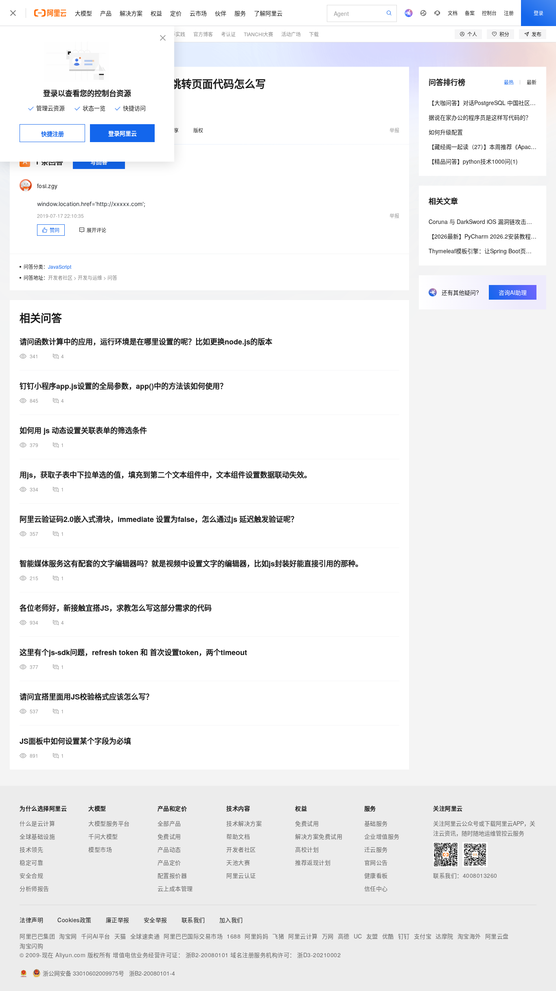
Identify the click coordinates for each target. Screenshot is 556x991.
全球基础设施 (37, 836)
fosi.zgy (47, 186)
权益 (156, 13)
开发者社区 (60, 277)
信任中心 (376, 888)
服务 (240, 13)
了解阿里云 (268, 13)
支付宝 (423, 936)
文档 (452, 12)
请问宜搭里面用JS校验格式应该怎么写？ (86, 696)
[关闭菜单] (13, 13)
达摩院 (444, 936)
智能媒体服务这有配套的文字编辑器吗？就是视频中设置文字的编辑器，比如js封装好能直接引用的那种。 (191, 563)
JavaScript (59, 266)
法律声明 (31, 920)
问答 (112, 277)
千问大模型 (103, 836)
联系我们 (193, 920)
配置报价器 (172, 875)
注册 (509, 12)
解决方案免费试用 (318, 836)
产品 (106, 13)
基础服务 (376, 823)
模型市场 (100, 849)
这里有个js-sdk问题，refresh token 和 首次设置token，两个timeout (133, 652)
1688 (234, 936)
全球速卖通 (145, 936)
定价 (176, 13)
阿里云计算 (303, 936)
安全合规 (31, 875)
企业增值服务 (382, 836)
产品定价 (169, 862)
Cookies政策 (74, 920)
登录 (538, 12)
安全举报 (155, 920)
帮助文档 (238, 836)
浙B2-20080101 (207, 955)
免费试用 (169, 836)
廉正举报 (117, 920)
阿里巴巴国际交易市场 (193, 936)
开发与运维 (90, 277)
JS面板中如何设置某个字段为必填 (75, 741)
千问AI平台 (95, 936)
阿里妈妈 (256, 936)
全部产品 (169, 823)
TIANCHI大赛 (258, 34)
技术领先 (31, 849)
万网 (328, 936)
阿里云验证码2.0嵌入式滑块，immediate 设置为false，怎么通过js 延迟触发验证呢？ (159, 519)
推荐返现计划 (313, 862)
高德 (344, 936)
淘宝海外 (469, 936)
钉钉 (404, 936)
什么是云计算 (37, 823)
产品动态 (169, 849)
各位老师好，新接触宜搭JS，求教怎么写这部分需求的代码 (116, 608)
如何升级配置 (446, 132)
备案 (470, 12)
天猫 (120, 936)
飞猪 (278, 936)
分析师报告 (34, 888)
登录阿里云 (122, 133)
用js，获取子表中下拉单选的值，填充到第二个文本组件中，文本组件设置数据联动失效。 (165, 474)
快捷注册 (52, 133)
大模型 (83, 13)
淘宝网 (68, 936)
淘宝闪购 (31, 946)
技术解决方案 (244, 823)
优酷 (388, 936)
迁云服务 (376, 849)
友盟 (372, 936)
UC (358, 936)
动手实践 (175, 34)
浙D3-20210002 (319, 955)
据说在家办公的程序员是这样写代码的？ (480, 117)
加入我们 (231, 920)
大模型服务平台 (109, 823)
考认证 (228, 34)
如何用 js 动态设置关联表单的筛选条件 (83, 430)
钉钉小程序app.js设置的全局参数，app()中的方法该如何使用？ (123, 386)
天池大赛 (238, 862)
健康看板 (376, 875)
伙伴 (220, 13)
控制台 (489, 12)
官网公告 (376, 862)
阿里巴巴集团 (37, 936)
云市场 (198, 13)
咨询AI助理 (513, 292)
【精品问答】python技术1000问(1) (473, 161)
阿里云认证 (241, 875)
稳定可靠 (31, 862)
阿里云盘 (497, 936)
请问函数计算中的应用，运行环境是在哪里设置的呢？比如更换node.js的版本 (146, 341)
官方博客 (203, 34)
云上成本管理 (175, 888)
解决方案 (131, 13)
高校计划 (307, 849)
